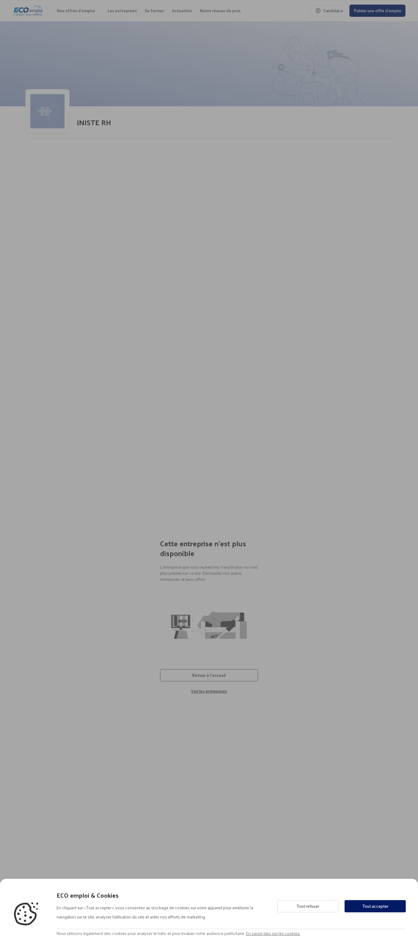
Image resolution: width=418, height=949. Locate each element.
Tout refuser (308, 906)
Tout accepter (375, 906)
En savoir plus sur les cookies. (273, 933)
